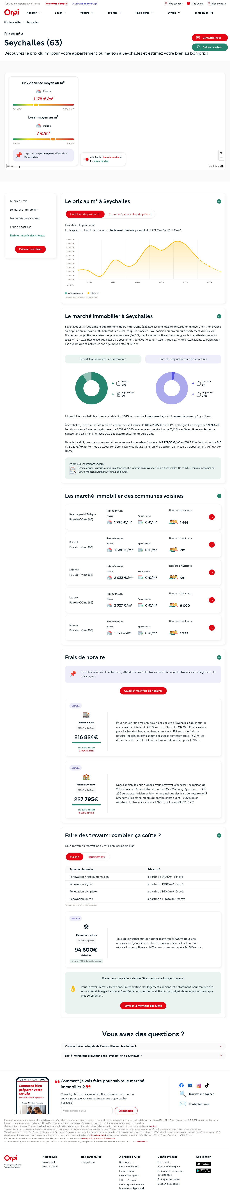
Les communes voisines (25, 218)
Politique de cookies (169, 1179)
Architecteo (90, 905)
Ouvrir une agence (129, 1175)
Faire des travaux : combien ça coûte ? (113, 835)
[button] (143, 1046)
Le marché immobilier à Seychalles (109, 316)
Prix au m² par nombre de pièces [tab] (129, 214)
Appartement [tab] (96, 856)
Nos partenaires (91, 1156)
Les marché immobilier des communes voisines (124, 496)
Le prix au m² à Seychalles (97, 201)
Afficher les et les (106, 159)
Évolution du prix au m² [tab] (85, 214)
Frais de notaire (85, 657)
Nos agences (126, 1162)
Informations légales (169, 1166)
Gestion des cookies (169, 1183)
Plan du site (164, 1162)
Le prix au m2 (18, 201)
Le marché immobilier (24, 209)
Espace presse (127, 1171)
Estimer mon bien (30, 249)
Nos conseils (49, 1162)
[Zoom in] (221, 152)
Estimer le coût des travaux (27, 235)
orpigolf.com (88, 1162)
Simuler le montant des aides (143, 1005)
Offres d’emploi (127, 1180)
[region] (115, 121)
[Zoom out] (221, 157)
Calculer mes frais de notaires (143, 690)
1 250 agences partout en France (22, 3)
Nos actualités (50, 1166)
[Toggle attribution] (222, 166)
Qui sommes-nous (129, 1166)
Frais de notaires (20, 227)
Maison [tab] (74, 856)
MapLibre (213, 166)
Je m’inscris (126, 1110)
